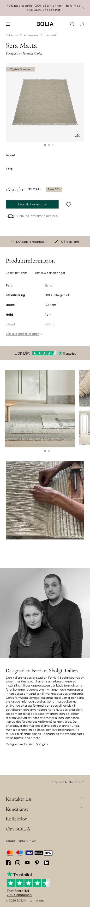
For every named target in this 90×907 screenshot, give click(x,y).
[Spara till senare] (68, 204)
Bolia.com (12, 35)
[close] (82, 8)
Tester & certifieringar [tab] (50, 273)
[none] (45, 24)
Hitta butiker (27, 841)
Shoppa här (51, 9)
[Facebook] (8, 862)
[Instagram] (17, 862)
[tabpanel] (45, 310)
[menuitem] (8, 24)
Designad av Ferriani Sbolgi (25, 744)
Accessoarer (31, 35)
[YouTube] (27, 863)
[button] (45, 145)
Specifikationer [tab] (16, 273)
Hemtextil (51, 35)
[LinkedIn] (46, 862)
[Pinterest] (37, 862)
